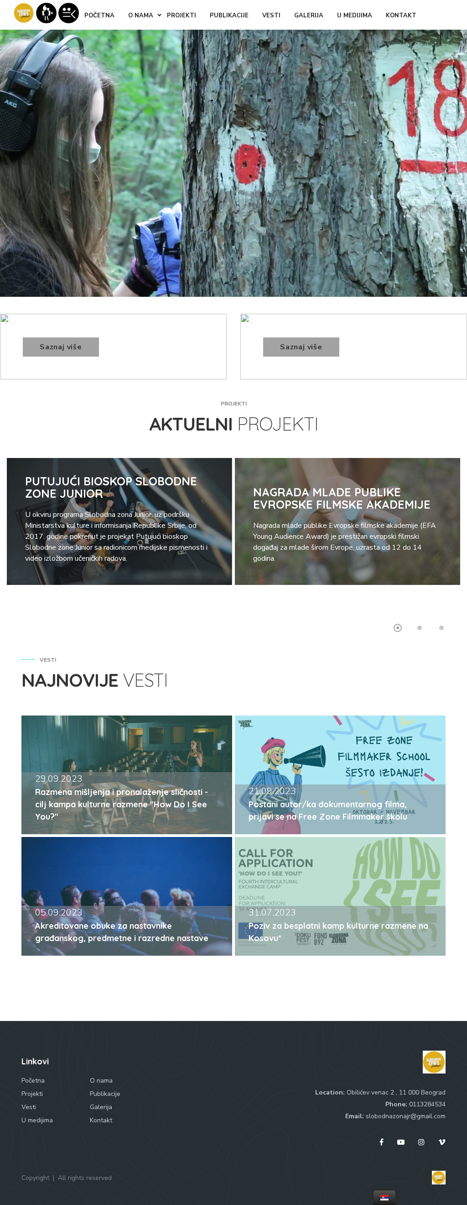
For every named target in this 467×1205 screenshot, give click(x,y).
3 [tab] (441, 628)
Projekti (32, 1093)
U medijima (37, 1120)
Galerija (101, 1107)
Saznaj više (61, 347)
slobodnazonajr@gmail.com (406, 1116)
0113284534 (427, 1104)
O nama (101, 1080)
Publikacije (105, 1093)
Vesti (28, 1107)
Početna (33, 1080)
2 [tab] (419, 628)
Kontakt (101, 1120)
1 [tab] (397, 627)
